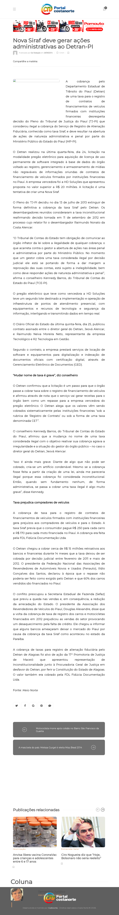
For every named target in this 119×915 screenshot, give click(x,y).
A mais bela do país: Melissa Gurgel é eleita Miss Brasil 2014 (50, 747)
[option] (35, 842)
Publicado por (29, 53)
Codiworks (53, 908)
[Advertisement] (59, 779)
